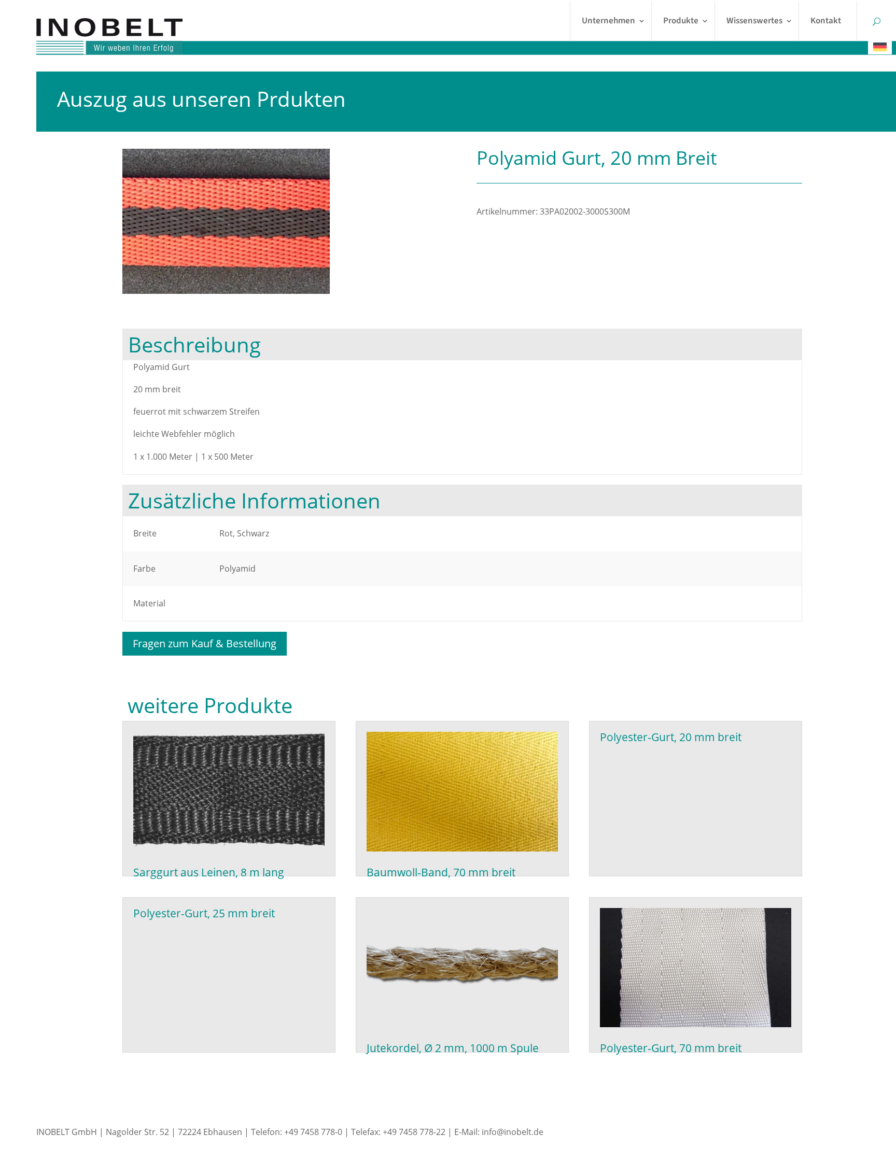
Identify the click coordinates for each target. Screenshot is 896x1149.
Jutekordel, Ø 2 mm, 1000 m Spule (453, 1048)
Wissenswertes (754, 21)
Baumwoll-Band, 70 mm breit (441, 872)
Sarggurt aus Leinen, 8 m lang (208, 872)
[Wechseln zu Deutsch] (880, 46)
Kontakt (825, 21)
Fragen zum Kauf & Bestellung (204, 643)
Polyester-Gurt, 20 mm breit (670, 737)
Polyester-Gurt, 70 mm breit (670, 1048)
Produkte (680, 21)
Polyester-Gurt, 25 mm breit (204, 913)
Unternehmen (608, 21)
